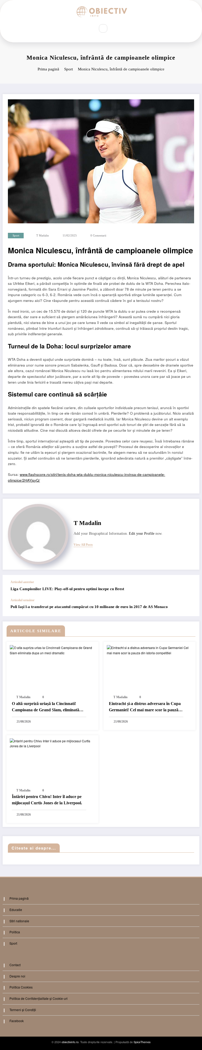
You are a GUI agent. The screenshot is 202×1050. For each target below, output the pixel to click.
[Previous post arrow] (189, 586)
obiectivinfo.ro (70, 1042)
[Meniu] (88, 28)
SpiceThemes (142, 1042)
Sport (16, 235)
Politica (14, 932)
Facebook (16, 1020)
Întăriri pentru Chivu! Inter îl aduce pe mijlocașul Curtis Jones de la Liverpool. (47, 799)
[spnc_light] (114, 28)
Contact (15, 965)
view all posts (83, 545)
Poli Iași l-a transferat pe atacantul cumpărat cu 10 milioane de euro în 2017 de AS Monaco (89, 607)
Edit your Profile (141, 534)
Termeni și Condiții (22, 1009)
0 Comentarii (98, 235)
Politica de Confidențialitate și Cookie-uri (38, 998)
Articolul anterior (22, 582)
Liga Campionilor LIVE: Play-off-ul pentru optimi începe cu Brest (67, 589)
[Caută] (103, 28)
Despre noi (17, 976)
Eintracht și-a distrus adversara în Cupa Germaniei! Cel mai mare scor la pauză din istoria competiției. (145, 707)
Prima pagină (19, 898)
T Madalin (42, 235)
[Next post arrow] (189, 607)
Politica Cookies (21, 987)
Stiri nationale (19, 921)
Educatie (15, 909)
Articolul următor (22, 600)
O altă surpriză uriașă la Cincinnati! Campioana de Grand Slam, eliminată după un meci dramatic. (45, 707)
